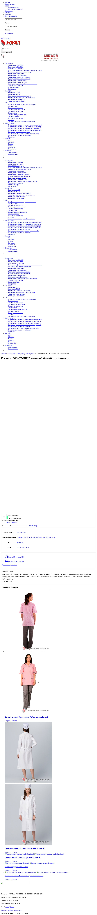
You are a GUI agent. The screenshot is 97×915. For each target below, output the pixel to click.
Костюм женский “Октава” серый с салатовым (24, 876)
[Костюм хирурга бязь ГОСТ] (50, 863)
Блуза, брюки (21, 532)
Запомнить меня (11, 26)
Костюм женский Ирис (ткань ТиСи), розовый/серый (26, 717)
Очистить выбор (12, 522)
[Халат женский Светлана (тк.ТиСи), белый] (50, 854)
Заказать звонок (6, 52)
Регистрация (9, 33)
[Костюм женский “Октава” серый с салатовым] (50, 872)
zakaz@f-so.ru (5, 38)
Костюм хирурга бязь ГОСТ (16, 867)
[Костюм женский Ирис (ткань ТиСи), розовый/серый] (50, 652)
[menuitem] (50, 2)
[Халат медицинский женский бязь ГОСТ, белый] (50, 784)
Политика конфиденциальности (11, 910)
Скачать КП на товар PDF (16, 557)
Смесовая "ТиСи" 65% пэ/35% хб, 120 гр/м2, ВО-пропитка (36, 537)
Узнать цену (33, 526)
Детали (14, 721)
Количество (5, 526)
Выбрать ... (8, 721)
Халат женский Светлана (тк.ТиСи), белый (22, 858)
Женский (20, 542)
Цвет (3, 517)
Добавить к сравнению (9, 565)
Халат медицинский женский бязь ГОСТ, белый (24, 849)
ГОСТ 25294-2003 (23, 547)
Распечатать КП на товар (16, 561)
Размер (4, 520)
